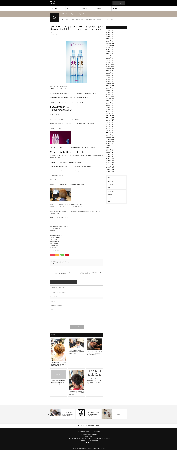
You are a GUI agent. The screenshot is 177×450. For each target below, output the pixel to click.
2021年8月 (108, 122)
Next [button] (128, 414)
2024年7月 (108, 74)
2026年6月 (108, 32)
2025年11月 (109, 44)
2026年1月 (108, 42)
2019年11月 (109, 162)
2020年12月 (109, 138)
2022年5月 (108, 107)
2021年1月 (108, 136)
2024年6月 (108, 76)
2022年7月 (108, 104)
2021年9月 (108, 121)
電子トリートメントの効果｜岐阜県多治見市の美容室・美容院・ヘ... (119, 414)
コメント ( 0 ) (63, 281)
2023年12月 (109, 83)
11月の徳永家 (91, 414)
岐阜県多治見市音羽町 (57, 262)
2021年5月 (108, 128)
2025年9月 (108, 47)
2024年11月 (109, 66)
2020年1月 (108, 158)
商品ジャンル (111, 191)
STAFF (84, 8)
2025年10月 (109, 45)
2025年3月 (108, 59)
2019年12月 (109, 160)
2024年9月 (108, 70)
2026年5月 (108, 34)
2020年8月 (108, 145)
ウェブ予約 (64, 262)
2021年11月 (109, 117)
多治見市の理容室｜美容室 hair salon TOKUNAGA (88, 431)
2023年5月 (108, 91)
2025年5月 (108, 55)
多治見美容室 (96, 262)
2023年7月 (108, 89)
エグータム (110, 184)
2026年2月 (108, 40)
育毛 (109, 201)
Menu (99, 8)
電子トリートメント (65, 262)
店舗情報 (110, 194)
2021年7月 (108, 124)
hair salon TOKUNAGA (57, 262)
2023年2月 (108, 92)
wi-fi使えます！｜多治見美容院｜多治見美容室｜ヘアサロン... (67, 414)
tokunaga (57, 261)
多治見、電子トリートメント (80, 262)
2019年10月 (109, 164)
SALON (54, 8)
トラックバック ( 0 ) (90, 281)
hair (56, 34)
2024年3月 (108, 79)
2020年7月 (108, 147)
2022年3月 (108, 111)
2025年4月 (108, 57)
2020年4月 (108, 153)
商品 (109, 187)
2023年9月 (108, 87)
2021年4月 (108, 130)
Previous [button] (48, 414)
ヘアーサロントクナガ (70, 262)
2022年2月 (108, 113)
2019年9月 (108, 166)
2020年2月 (108, 156)
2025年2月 (108, 60)
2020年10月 (109, 141)
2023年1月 (108, 94)
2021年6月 (108, 126)
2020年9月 (108, 143)
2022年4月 (108, 109)
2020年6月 (108, 149)
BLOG (69, 8)
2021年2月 (108, 134)
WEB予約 (119, 3)
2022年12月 (109, 96)
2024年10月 (109, 68)
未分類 (109, 198)
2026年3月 (108, 38)
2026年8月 (108, 30)
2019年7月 (108, 169)
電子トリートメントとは (55, 128)
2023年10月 (109, 85)
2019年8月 (108, 168)
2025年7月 (108, 51)
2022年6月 (108, 106)
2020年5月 (108, 151)
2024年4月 (108, 77)
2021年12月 (109, 115)
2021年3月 (108, 132)
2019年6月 (108, 171)
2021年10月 (109, 119)
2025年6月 (108, 53)
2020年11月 (109, 139)
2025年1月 (108, 62)
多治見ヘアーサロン (90, 262)
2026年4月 (108, 36)
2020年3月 (108, 154)
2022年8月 (108, 102)
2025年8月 (108, 49)
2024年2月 (108, 81)
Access (115, 8)
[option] (62, 414)
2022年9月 (108, 100)
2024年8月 (108, 72)
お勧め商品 (110, 181)
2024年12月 (109, 64)
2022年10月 (109, 98)
